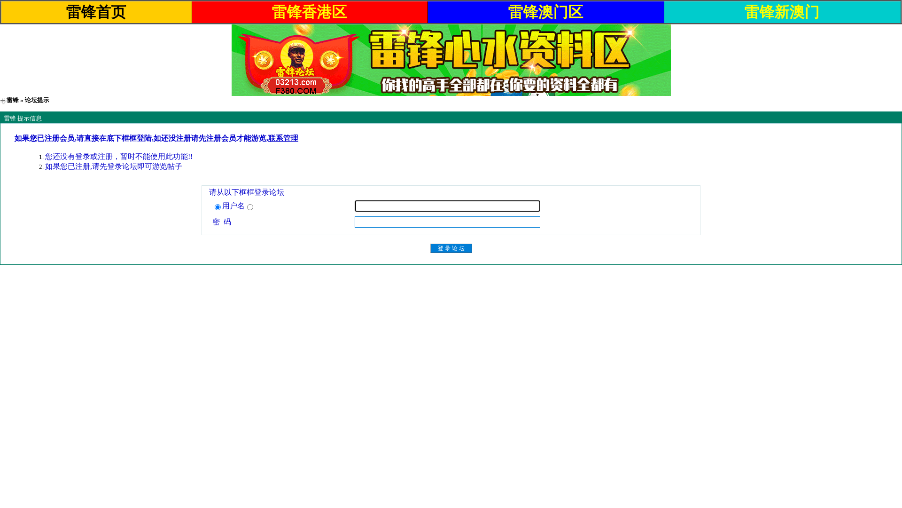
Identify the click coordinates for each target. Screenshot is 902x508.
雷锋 (13, 99)
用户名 (233, 206)
